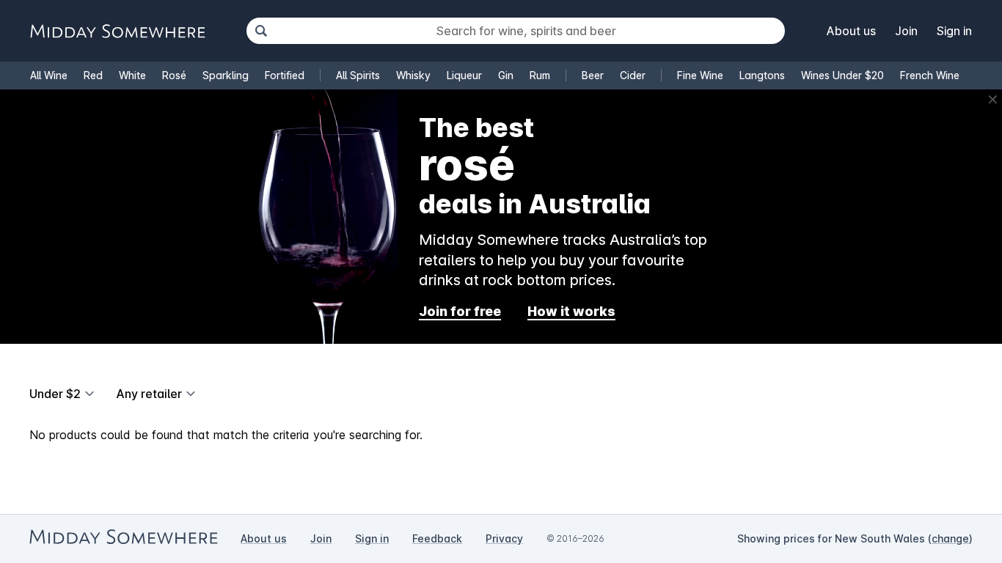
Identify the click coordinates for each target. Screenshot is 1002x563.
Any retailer (149, 393)
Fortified (284, 75)
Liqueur (464, 75)
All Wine (48, 75)
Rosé (174, 75)
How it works (571, 311)
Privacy (504, 538)
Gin (505, 75)
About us (851, 30)
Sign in (954, 30)
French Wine (929, 75)
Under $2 (55, 393)
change (950, 538)
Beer (593, 75)
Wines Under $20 (842, 75)
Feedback (437, 538)
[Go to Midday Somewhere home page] (117, 31)
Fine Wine (700, 75)
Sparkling (225, 75)
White (132, 75)
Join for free (460, 311)
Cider (633, 75)
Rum (540, 75)
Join (906, 30)
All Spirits (358, 75)
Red (93, 75)
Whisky (413, 75)
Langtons (762, 75)
